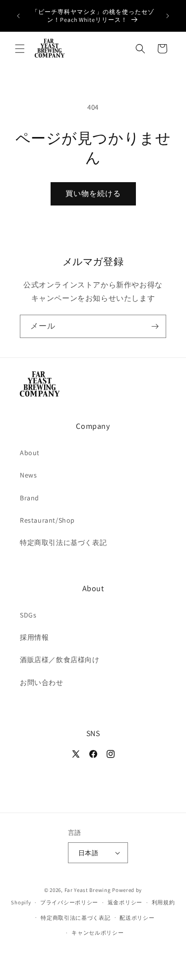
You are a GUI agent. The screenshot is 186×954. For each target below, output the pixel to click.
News (28, 475)
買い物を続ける (93, 193)
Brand (29, 497)
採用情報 (34, 637)
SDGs (28, 615)
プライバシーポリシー (69, 902)
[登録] (155, 326)
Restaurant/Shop (47, 520)
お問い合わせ (41, 682)
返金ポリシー (125, 902)
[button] (20, 49)
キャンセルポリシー (97, 932)
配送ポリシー (137, 917)
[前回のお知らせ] (18, 16)
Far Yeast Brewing (87, 889)
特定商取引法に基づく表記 (63, 542)
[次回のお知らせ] (168, 16)
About (30, 452)
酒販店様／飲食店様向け (60, 659)
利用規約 (163, 902)
